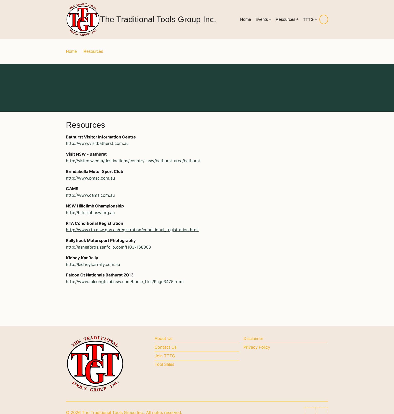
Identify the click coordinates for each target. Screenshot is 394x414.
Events (261, 19)
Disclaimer (253, 338)
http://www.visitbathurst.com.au (97, 143)
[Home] (83, 19)
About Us (163, 338)
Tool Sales (164, 364)
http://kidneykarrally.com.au (93, 264)
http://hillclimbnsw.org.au (90, 212)
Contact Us (165, 347)
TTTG (308, 19)
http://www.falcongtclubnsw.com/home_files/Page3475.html (124, 281)
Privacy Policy (257, 347)
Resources (285, 19)
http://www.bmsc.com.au (90, 178)
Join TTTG (165, 355)
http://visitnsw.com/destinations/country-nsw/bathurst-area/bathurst (133, 160)
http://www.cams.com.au (90, 195)
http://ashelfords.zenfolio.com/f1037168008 (108, 247)
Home (245, 19)
